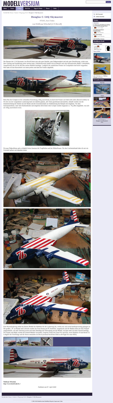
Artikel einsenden (100, 16)
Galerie (20, 8)
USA (102, 122)
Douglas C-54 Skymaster (102, 121)
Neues (12, 8)
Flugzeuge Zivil (24, 12)
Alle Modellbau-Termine (98, 39)
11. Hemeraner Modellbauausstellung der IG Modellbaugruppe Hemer (101, 25)
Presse (48, 8)
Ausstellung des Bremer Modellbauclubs (98, 30)
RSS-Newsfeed (99, 14)
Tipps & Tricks (38, 8)
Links (61, 401)
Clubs (55, 8)
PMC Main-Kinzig (97, 34)
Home (5, 8)
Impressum (56, 401)
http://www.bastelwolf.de (11, 384)
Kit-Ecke (27, 8)
